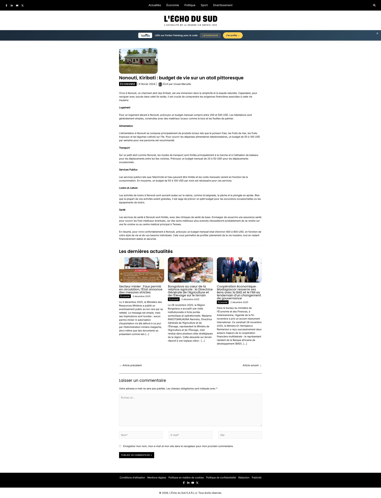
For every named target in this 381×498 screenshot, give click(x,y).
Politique (189, 5)
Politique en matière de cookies (186, 477)
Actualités (155, 5)
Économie (172, 5)
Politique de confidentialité (221, 477)
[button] (374, 5)
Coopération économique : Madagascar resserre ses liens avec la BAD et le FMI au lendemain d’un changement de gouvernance (239, 292)
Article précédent (130, 365)
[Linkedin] (12, 5)
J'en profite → (233, 35)
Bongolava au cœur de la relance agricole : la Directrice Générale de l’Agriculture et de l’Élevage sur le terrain (190, 290)
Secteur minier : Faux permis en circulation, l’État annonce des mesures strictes (140, 289)
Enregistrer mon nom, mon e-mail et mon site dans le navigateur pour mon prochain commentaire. (178, 446)
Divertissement (222, 5)
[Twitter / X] (22, 5)
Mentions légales (156, 477)
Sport (204, 5)
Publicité (256, 477)
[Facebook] (6, 5)
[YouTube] (17, 5)
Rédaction (243, 477)
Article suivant (252, 365)
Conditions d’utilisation (132, 477)
